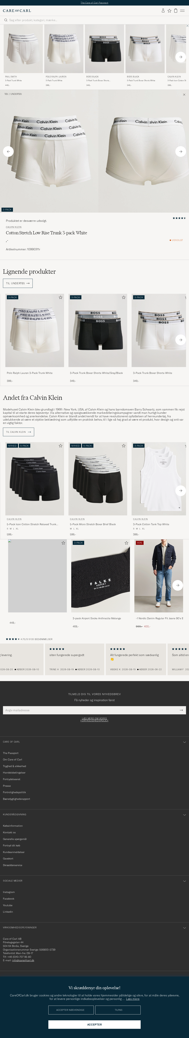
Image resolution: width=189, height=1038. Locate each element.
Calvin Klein (14, 227)
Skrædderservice (12, 865)
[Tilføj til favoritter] (60, 298)
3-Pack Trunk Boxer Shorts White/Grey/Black (97, 80)
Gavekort (8, 858)
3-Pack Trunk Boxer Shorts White (141, 80)
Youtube (7, 905)
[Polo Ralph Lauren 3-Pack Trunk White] (34, 369)
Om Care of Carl (12, 759)
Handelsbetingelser (14, 772)
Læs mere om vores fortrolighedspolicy (94, 719)
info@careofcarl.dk (23, 960)
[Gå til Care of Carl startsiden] (17, 10)
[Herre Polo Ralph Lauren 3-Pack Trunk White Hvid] (63, 48)
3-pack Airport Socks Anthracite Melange (97, 618)
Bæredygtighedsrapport (16, 799)
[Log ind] (163, 10)
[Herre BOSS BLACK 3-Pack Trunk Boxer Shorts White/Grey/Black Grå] (104, 48)
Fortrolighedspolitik (14, 792)
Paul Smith (11, 76)
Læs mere (133, 998)
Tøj (6, 94)
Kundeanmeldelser (14, 852)
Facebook (8, 898)
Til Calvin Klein (16, 432)
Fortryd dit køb (11, 845)
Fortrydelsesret (11, 779)
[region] (94, 659)
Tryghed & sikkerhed (14, 766)
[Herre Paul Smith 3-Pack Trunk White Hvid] (23, 48)
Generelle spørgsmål (15, 839)
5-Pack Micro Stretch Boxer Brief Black (93, 524)
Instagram (9, 892)
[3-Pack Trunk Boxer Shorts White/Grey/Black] (97, 369)
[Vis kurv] (176, 10)
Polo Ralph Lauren (56, 76)
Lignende (29, 271)
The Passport (10, 753)
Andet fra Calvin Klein (32, 397)
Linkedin (8, 911)
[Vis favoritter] (169, 11)
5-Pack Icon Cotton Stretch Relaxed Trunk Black (31, 524)
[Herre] (37, 575)
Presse (7, 785)
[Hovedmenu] (182, 11)
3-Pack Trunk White (13, 80)
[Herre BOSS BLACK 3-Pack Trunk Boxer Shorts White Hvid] (145, 48)
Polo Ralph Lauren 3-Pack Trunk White (29, 373)
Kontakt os (9, 832)
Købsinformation (13, 825)
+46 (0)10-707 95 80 (19, 956)
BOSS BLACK (92, 76)
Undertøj (16, 94)
